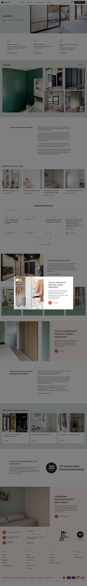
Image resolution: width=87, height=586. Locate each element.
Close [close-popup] (17, 279)
